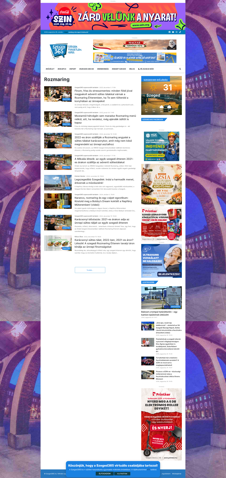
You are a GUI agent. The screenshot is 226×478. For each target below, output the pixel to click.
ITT (148, 469)
